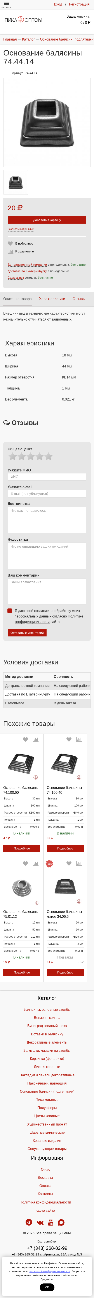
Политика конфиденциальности (45, 1202)
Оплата (45, 1186)
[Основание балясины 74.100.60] (21, 763)
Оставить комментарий (27, 632)
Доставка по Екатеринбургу (27, 271)
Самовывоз (16, 277)
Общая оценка (20, 449)
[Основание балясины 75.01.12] (21, 887)
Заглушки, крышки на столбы (47, 1050)
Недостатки (18, 539)
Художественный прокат (47, 1124)
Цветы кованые (47, 1116)
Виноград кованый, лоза (47, 1026)
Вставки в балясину (47, 1034)
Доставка (45, 1177)
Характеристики (52, 299)
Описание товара (17, 299)
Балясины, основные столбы (47, 1009)
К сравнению (24, 251)
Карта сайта (45, 1210)
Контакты (45, 1194)
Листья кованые (47, 1067)
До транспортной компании (27, 264)
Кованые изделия (47, 1140)
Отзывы (79, 299)
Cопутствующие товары (47, 1149)
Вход (58, 4)
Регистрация (79, 4)
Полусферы (47, 1108)
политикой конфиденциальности (50, 1271)
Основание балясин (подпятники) (47, 1091)
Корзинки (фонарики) (47, 1059)
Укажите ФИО (19, 470)
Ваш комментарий (24, 575)
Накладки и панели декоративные (47, 1075)
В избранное (24, 243)
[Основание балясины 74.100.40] (65, 763)
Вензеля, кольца (47, 1018)
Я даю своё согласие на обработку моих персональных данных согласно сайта (49, 616)
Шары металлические (47, 1132)
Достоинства (19, 504)
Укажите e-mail (20, 487)
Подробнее (22, 848)
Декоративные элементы (47, 1042)
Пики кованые (47, 1099)
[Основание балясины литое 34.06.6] (65, 887)
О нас (45, 1169)
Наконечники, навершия (47, 1083)
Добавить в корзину (47, 220)
